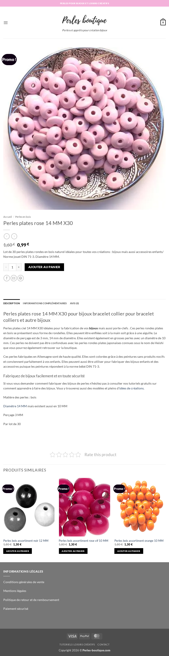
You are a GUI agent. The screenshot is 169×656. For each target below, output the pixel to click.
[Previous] (3, 519)
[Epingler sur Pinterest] (20, 278)
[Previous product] (14, 236)
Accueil (7, 216)
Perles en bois (23, 216)
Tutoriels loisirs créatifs (77, 644)
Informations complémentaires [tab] (45, 303)
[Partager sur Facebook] (7, 278)
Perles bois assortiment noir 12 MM (25, 540)
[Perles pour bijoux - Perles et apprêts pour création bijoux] (84, 19)
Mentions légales (14, 591)
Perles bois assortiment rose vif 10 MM (83, 540)
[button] (5, 23)
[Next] (165, 519)
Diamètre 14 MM (15, 406)
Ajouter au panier (44, 267)
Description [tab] (11, 303)
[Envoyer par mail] (14, 278)
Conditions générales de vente (23, 582)
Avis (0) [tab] (74, 303)
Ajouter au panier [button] (17, 551)
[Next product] (7, 236)
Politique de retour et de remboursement (31, 600)
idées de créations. (131, 388)
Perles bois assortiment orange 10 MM (138, 540)
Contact (103, 644)
